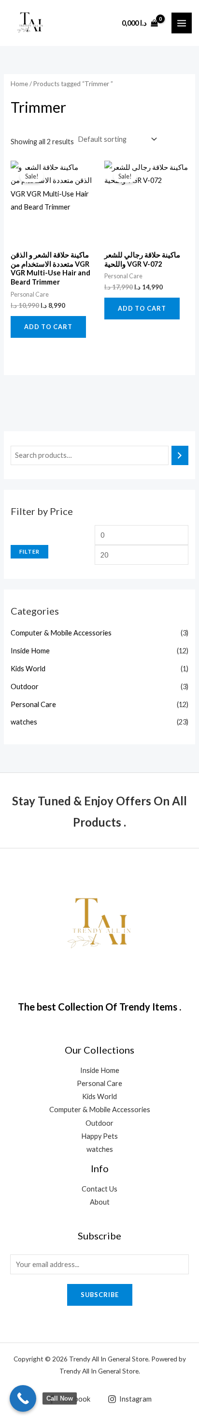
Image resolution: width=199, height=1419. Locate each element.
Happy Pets (99, 1136)
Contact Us (99, 1189)
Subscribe (100, 1294)
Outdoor (25, 686)
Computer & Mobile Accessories (61, 633)
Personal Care (33, 704)
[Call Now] (23, 1398)
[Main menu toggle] (181, 23)
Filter (29, 551)
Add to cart (48, 327)
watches (24, 722)
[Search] (179, 455)
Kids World (28, 668)
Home (19, 84)
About (100, 1202)
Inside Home (30, 651)
